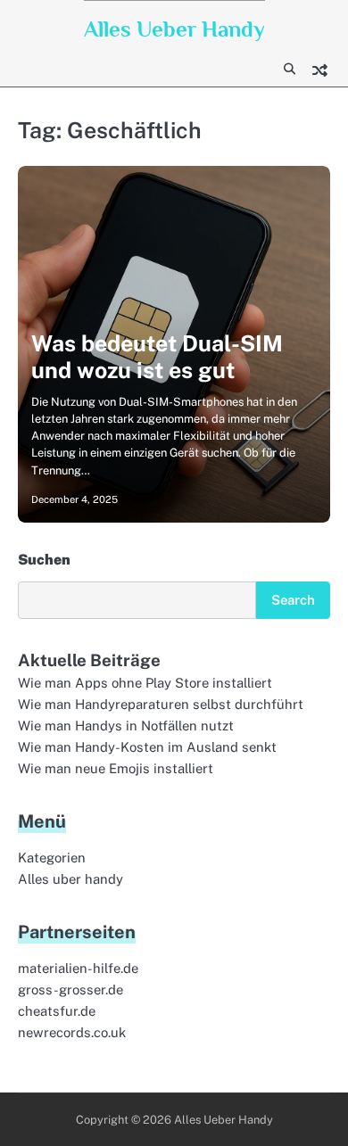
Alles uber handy (70, 878)
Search (293, 599)
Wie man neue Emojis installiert (115, 768)
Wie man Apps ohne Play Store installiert (145, 682)
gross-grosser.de (70, 989)
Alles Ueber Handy (174, 29)
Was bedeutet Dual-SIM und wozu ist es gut (157, 356)
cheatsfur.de (56, 1010)
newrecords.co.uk (72, 1032)
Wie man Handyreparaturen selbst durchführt (160, 704)
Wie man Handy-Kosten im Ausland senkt (147, 746)
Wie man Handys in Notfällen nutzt (126, 725)
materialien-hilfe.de (78, 968)
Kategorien (52, 857)
